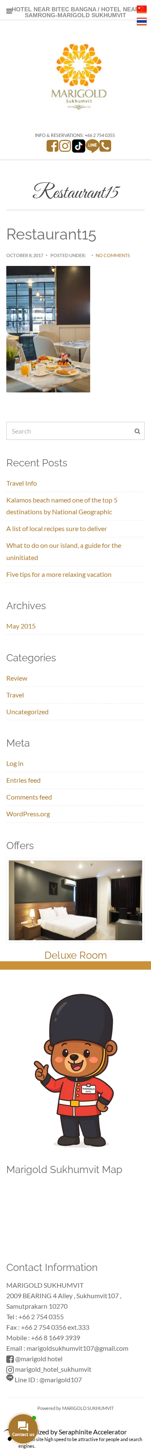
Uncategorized (27, 711)
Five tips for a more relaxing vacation (59, 574)
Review (16, 678)
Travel (15, 695)
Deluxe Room (75, 955)
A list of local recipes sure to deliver (56, 528)
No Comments (113, 255)
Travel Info (21, 483)
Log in (14, 763)
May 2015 (21, 626)
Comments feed (29, 797)
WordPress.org (28, 814)
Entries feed (23, 780)
